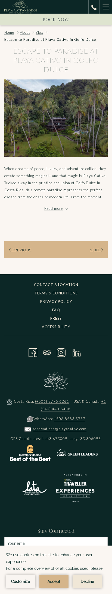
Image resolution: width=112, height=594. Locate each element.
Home (9, 32)
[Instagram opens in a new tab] (61, 351)
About (25, 32)
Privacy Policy (56, 301)
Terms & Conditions (56, 293)
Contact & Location (56, 284)
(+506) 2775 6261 (52, 401)
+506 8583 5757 (69, 419)
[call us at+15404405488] (94, 6)
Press (56, 318)
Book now (56, 20)
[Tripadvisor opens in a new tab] (47, 351)
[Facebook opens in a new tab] (33, 351)
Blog (39, 32)
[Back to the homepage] (20, 7)
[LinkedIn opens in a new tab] (76, 351)
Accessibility (56, 327)
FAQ (56, 310)
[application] (56, 570)
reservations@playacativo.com (59, 429)
